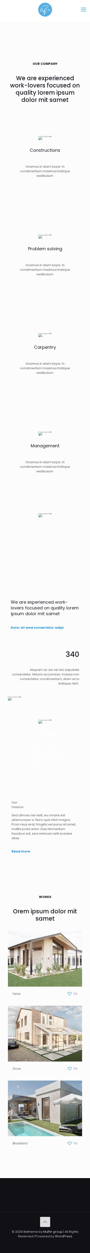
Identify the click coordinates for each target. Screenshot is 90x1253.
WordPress (63, 1236)
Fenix (16, 993)
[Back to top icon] (45, 1222)
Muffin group (53, 1231)
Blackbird (20, 1143)
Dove (17, 1068)
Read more (21, 851)
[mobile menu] (83, 10)
